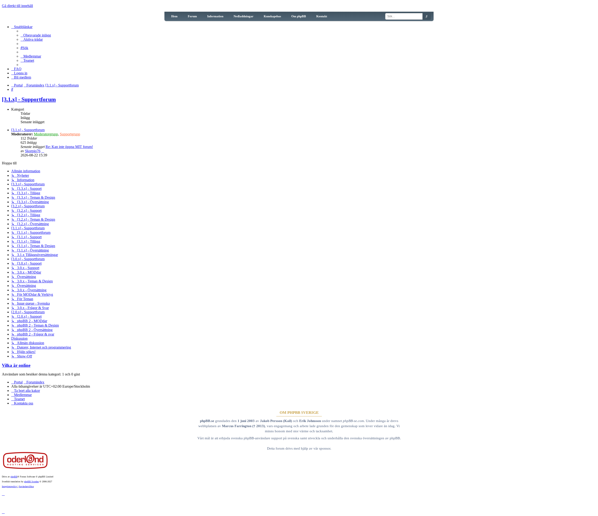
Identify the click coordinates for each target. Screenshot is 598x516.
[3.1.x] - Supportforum (29, 99)
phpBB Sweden (31, 481)
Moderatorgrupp (46, 134)
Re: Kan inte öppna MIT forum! (69, 147)
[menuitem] (36, 35)
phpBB (14, 476)
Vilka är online (16, 365)
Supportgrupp (70, 134)
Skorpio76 (32, 151)
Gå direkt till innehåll (17, 6)
